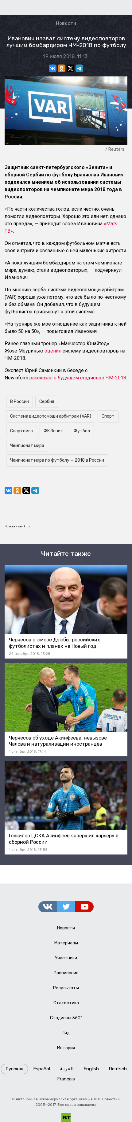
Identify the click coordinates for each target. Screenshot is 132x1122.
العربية (67, 1069)
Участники (66, 958)
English (91, 1069)
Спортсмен (21, 431)
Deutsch (118, 1069)
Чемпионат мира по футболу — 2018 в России (57, 460)
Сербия (46, 401)
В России (19, 401)
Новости (66, 23)
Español (41, 1069)
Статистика (66, 1003)
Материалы (66, 943)
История (66, 1047)
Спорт (108, 416)
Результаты (66, 988)
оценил (53, 351)
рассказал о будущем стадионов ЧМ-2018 (77, 378)
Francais (66, 1079)
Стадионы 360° (66, 1018)
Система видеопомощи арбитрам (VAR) (50, 416)
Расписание (66, 973)
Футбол (82, 431)
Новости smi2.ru (17, 526)
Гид (66, 1032)
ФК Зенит (53, 431)
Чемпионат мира (27, 445)
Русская (14, 1069)
